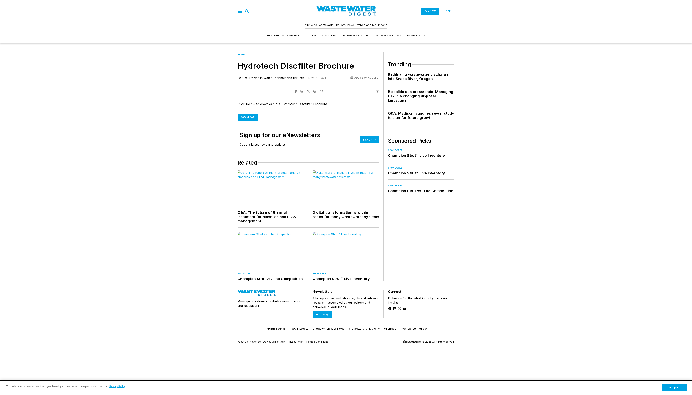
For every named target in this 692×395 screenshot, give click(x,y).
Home (241, 54)
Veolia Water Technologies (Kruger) (279, 78)
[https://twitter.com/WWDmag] (399, 308)
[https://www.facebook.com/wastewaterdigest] (390, 308)
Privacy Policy (296, 341)
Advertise (255, 341)
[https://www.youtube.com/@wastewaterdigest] (404, 308)
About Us (243, 341)
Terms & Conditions (317, 341)
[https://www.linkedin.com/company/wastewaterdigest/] (394, 308)
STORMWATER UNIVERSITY (364, 328)
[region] (346, 387)
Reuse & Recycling (388, 35)
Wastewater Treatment (284, 35)
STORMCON (391, 328)
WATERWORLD (300, 328)
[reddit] (315, 91)
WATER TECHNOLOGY (415, 328)
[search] (247, 11)
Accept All (674, 387)
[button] (240, 11)
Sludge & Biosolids (356, 35)
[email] (321, 91)
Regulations (416, 35)
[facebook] (295, 91)
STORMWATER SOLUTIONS (328, 328)
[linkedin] (302, 91)
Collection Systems (322, 35)
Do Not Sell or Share (274, 341)
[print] (377, 91)
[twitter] (308, 91)
